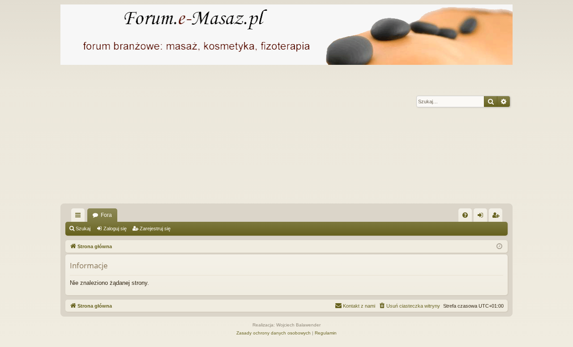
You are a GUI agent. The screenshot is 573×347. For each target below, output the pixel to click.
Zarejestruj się (155, 228)
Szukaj (83, 228)
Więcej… (80, 217)
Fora (106, 215)
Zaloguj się (115, 228)
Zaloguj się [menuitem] (482, 217)
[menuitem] (465, 215)
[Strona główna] (286, 34)
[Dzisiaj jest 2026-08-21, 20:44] (499, 246)
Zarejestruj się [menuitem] (497, 217)
